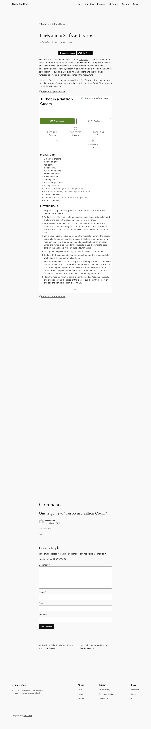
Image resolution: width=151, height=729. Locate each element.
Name (42, 592)
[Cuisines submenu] (118, 4)
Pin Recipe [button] (95, 121)
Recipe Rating (45, 559)
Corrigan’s (83, 59)
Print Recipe (86, 53)
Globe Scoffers (20, 4)
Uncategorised (66, 42)
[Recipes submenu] (106, 4)
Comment (44, 565)
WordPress (27, 716)
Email (42, 603)
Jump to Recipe (68, 53)
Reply (41, 534)
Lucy (57, 42)
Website (43, 614)
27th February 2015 (52, 523)
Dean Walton (50, 520)
